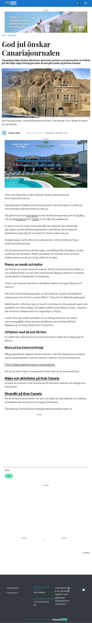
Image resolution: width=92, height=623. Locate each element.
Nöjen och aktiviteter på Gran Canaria (32, 378)
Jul (9, 476)
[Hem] (11, 3)
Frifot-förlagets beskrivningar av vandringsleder (30, 364)
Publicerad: (30, 133)
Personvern (12, 592)
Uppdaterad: (50, 133)
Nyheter (12, 35)
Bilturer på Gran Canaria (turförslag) (24, 347)
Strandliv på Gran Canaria (23, 393)
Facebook (21, 219)
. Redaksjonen (14, 133)
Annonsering (13, 587)
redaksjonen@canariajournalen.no (48, 599)
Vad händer (32, 215)
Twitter (35, 219)
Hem (4, 35)
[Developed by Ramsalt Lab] (60, 619)
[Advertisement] (39, 440)
